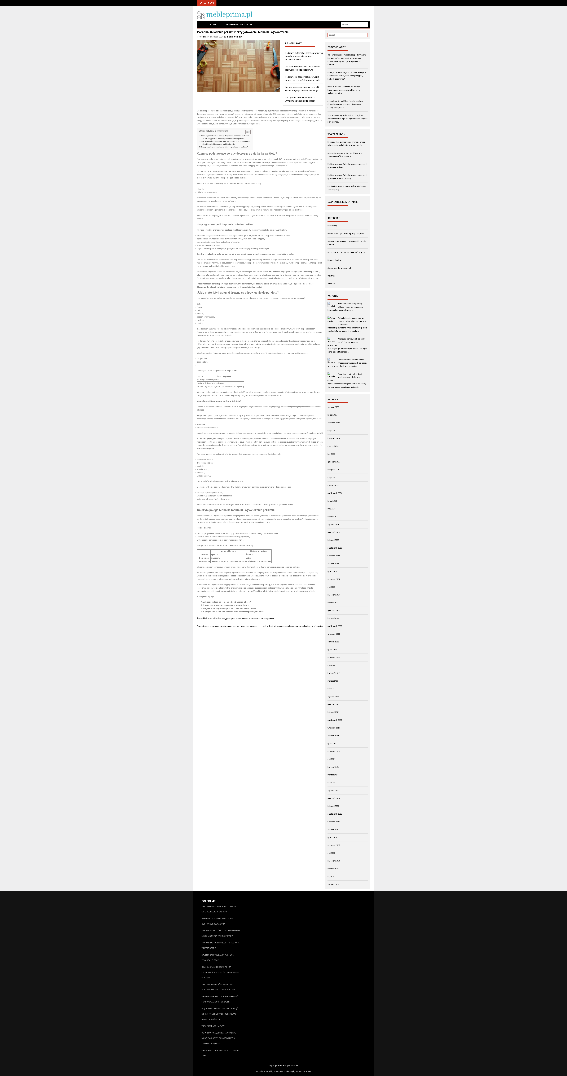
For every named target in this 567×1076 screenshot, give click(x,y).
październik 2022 (335, 626)
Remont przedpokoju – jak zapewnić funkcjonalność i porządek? (220, 999)
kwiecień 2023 (334, 595)
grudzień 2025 (334, 462)
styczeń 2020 (333, 884)
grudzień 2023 (334, 532)
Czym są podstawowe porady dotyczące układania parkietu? (225, 136)
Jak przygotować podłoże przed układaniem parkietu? (225, 139)
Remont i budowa (214, 618)
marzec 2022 (333, 681)
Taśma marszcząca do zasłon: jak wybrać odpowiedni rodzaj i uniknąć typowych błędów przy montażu (348, 118)
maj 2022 (331, 665)
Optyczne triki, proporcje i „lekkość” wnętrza (346, 252)
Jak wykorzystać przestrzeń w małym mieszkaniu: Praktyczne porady (221, 933)
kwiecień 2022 (334, 673)
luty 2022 (331, 689)
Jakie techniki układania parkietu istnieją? (220, 144)
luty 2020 (331, 876)
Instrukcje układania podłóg (350, 304)
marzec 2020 (333, 869)
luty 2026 (331, 454)
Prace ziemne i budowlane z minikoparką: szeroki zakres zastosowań (226, 626)
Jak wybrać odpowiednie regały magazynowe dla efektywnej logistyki (293, 626)
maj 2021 (331, 759)
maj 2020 (331, 853)
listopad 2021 (333, 712)
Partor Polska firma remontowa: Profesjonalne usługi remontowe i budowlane (352, 321)
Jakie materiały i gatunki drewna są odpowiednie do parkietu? (225, 141)
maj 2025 (331, 477)
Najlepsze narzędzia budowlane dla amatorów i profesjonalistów (233, 612)
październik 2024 (335, 493)
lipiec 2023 (332, 571)
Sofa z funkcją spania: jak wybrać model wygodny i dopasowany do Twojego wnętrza (219, 1038)
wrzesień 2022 (334, 634)
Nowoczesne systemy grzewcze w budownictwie (226, 605)
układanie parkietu (266, 618)
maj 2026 (331, 430)
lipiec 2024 (332, 501)
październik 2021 (335, 720)
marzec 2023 (333, 603)
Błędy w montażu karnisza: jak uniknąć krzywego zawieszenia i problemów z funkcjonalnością (344, 90)
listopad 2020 (333, 806)
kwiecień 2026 (334, 438)
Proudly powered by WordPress (269, 1071)
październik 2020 (335, 814)
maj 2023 (331, 587)
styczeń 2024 (333, 524)
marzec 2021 (333, 775)
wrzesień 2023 (334, 556)
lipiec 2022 (332, 649)
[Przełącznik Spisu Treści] (246, 131)
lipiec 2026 (332, 415)
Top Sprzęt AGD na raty (213, 1026)
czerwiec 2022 (334, 657)
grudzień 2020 (334, 798)
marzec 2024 (333, 516)
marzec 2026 (333, 446)
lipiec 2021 (332, 743)
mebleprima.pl (234, 36)
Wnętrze (331, 276)
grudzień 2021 (334, 704)
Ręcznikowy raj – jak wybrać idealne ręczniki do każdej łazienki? (345, 377)
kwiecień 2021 (334, 767)
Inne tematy (332, 226)
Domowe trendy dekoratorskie (351, 360)
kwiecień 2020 (334, 861)
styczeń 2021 (333, 790)
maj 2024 (331, 509)
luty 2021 (331, 782)
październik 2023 (335, 548)
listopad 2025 (333, 470)
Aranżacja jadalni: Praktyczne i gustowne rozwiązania (218, 921)
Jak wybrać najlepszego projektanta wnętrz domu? (220, 945)
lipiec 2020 (332, 837)
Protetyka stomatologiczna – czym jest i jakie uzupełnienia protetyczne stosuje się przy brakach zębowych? (347, 75)
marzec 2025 (333, 485)
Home (213, 24)
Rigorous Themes (303, 1071)
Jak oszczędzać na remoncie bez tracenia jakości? (227, 602)
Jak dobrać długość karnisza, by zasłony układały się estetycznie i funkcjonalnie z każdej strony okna (345, 104)
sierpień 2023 (333, 563)
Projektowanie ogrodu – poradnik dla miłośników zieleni (229, 608)
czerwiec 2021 (334, 751)
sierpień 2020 (333, 829)
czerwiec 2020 (334, 845)
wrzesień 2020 (334, 822)
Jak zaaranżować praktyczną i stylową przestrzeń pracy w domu (219, 987)
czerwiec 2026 (334, 423)
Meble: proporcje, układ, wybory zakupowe (346, 233)
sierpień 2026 (333, 407)
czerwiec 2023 (334, 579)
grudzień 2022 (334, 610)
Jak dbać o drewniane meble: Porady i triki (220, 1053)
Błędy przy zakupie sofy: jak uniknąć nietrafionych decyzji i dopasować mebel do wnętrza (220, 1014)
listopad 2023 (333, 540)
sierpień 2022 (333, 642)
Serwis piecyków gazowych (339, 268)
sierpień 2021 (333, 736)
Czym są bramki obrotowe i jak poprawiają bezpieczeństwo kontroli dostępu (220, 972)
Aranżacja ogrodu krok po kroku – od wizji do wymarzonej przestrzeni (347, 342)
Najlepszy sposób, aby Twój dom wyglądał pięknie (218, 957)
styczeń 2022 (333, 696)
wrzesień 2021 (334, 728)
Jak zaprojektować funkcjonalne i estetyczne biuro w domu (219, 909)
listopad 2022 (333, 618)
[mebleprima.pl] (201, 24)
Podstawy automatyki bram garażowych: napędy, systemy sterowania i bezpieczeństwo (304, 56)
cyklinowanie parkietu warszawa (244, 618)
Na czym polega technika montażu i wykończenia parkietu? (224, 147)
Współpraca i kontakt (240, 24)
